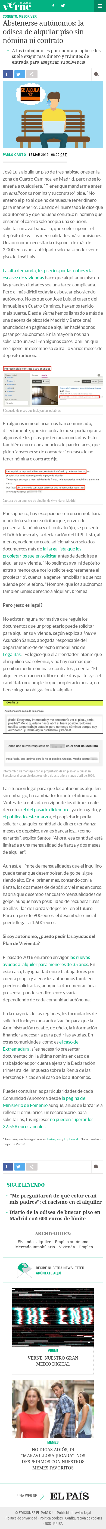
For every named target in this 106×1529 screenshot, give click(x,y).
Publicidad (65, 1512)
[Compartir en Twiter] (19, 74)
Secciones (100, 6)
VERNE (53, 1350)
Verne (17, 6)
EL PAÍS (69, 1495)
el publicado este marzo (26, 816)
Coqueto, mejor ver (20, 16)
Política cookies (51, 1518)
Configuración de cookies (83, 1518)
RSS (48, 1523)
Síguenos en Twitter (62, 5)
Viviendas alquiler (34, 1242)
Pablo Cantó (15, 155)
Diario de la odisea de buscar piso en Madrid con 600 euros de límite (55, 1215)
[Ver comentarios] (97, 74)
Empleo (86, 1247)
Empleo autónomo (71, 1242)
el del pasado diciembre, (47, 809)
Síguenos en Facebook (53, 5)
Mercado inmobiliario (35, 1247)
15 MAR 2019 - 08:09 (48, 155)
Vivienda (67, 1247)
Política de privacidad (21, 1518)
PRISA (58, 1523)
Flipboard (71, 1139)
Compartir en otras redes (32, 74)
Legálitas (12, 654)
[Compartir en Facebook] (8, 74)
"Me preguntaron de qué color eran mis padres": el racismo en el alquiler (56, 1199)
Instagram (54, 1139)
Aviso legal (83, 1512)
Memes (53, 1442)
